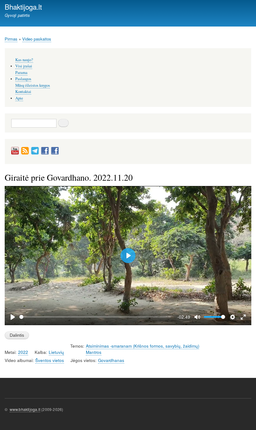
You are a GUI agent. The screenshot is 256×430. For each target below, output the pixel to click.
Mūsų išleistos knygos (32, 85)
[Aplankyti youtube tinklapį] (15, 153)
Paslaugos (23, 78)
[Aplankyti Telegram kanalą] (35, 153)
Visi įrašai (23, 66)
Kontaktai (23, 91)
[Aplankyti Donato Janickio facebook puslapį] (45, 153)
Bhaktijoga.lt (23, 7)
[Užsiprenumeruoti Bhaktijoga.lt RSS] (25, 153)
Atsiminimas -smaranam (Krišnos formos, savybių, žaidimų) (142, 346)
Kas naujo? (24, 59)
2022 (23, 352)
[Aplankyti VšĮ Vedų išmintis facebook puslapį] (55, 153)
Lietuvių (56, 352)
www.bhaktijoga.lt (25, 409)
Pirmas (11, 39)
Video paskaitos (36, 39)
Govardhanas (111, 360)
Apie (19, 98)
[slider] (95, 317)
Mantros (93, 352)
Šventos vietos (49, 360)
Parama (21, 72)
